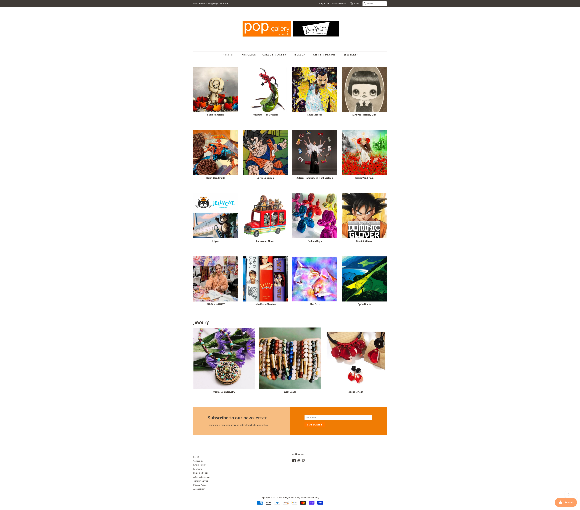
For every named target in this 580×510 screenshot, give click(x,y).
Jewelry (351, 54)
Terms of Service (200, 480)
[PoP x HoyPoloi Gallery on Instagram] (303, 461)
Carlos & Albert (275, 54)
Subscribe (314, 424)
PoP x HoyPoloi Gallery (289, 497)
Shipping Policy (200, 472)
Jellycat (300, 54)
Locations (197, 469)
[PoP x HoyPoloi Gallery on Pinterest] (299, 461)
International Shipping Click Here (210, 3)
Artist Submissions (201, 477)
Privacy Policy (199, 485)
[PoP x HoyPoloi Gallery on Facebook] (294, 461)
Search (196, 456)
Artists (227, 54)
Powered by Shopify (310, 497)
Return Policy (199, 464)
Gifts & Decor (324, 54)
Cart (356, 3)
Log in (322, 3)
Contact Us (198, 460)
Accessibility (199, 488)
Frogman (249, 54)
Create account (338, 3)
